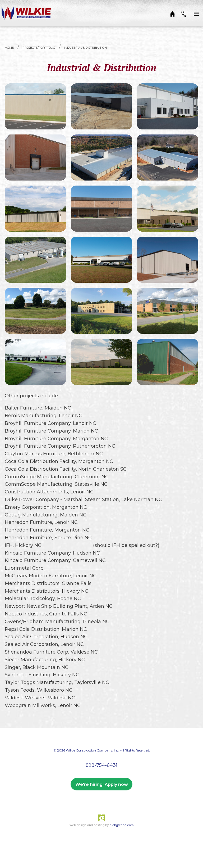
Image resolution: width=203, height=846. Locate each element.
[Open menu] (196, 13)
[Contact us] (183, 13)
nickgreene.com (121, 825)
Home (9, 48)
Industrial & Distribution (85, 48)
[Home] (172, 13)
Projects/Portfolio (38, 48)
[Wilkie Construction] (26, 13)
